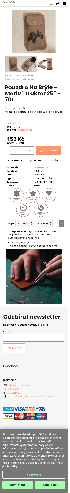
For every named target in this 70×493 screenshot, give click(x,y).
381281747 (14, 389)
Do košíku (50, 150)
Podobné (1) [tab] (44, 223)
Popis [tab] (11, 223)
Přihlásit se (14, 348)
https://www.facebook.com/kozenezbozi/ (32, 396)
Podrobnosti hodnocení (20, 79)
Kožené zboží (24, 129)
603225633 (14, 392)
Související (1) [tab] (26, 223)
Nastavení (34, 474)
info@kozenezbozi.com (21, 385)
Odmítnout (17, 485)
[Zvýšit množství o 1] (30, 150)
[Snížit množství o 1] (14, 150)
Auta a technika (42, 167)
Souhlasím (50, 485)
